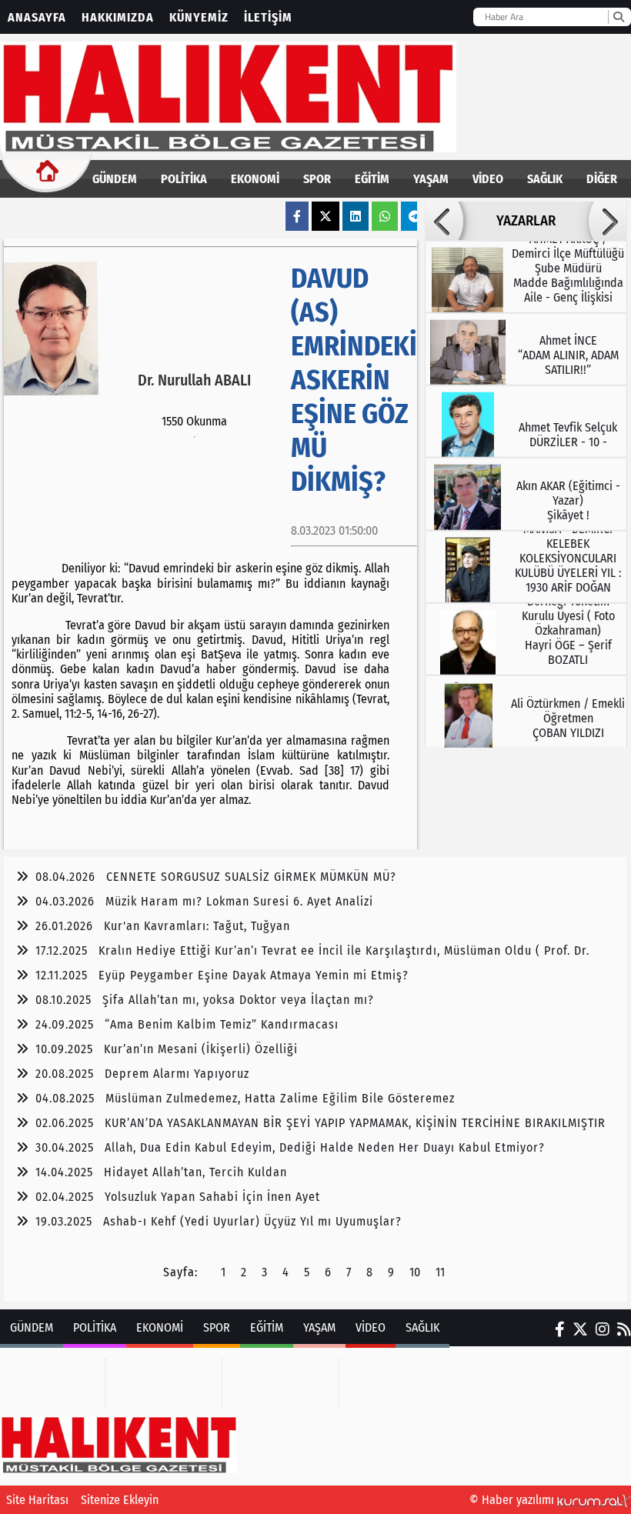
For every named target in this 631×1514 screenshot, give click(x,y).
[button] (444, 220)
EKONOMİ (255, 179)
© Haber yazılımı (513, 1499)
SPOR (317, 179)
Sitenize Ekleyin (120, 1499)
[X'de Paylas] (325, 216)
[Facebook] (560, 1329)
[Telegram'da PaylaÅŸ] (415, 216)
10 (414, 1272)
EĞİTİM (372, 179)
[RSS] (624, 1329)
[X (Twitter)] (580, 1329)
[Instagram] (602, 1329)
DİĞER (601, 179)
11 (440, 1272)
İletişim (268, 17)
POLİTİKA (184, 179)
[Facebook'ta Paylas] (297, 216)
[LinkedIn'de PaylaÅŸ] (355, 216)
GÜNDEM (114, 179)
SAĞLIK (545, 179)
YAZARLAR (526, 220)
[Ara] (618, 17)
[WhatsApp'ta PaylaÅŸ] (384, 216)
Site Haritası (37, 1499)
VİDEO (487, 179)
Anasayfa (37, 17)
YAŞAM (431, 179)
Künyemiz (199, 17)
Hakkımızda (118, 17)
